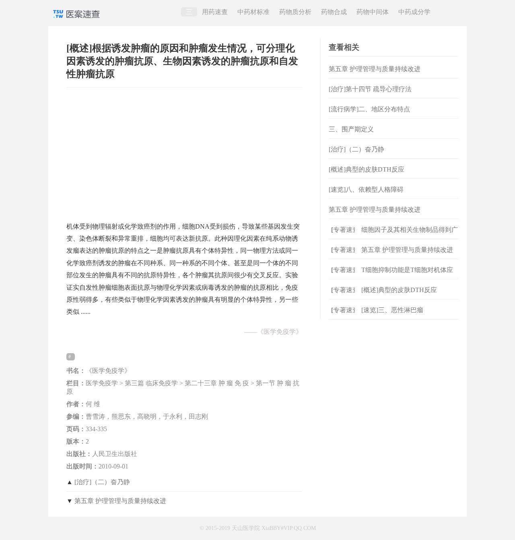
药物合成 (334, 11)
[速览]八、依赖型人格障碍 (366, 189)
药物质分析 (295, 11)
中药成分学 (414, 11)
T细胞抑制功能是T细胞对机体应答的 (407, 276)
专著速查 (343, 229)
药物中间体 (372, 11)
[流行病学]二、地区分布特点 (369, 109)
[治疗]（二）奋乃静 (102, 482)
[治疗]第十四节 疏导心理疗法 (370, 89)
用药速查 (215, 11)
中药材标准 (253, 11)
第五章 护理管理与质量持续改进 (120, 500)
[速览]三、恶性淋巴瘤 (392, 310)
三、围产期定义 (351, 129)
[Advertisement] (184, 150)
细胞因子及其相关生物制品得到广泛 (409, 236)
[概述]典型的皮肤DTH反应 (366, 169)
